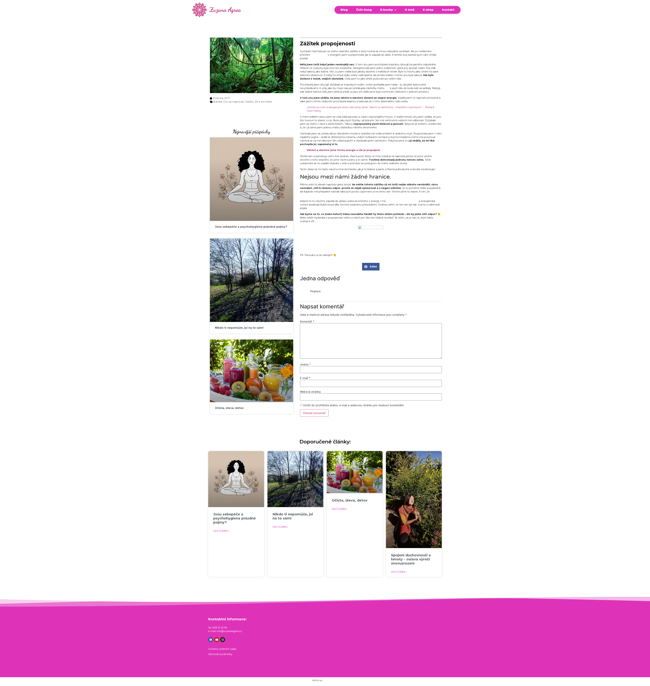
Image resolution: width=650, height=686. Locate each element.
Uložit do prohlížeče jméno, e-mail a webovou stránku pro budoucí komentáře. (353, 405)
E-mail (305, 378)
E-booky (386, 9)
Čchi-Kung (364, 9)
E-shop (428, 9)
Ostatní (249, 101)
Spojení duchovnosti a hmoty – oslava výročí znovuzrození (411, 559)
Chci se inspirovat (233, 101)
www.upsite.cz (330, 680)
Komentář (307, 321)
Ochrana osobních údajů (222, 648)
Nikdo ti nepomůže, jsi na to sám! (239, 327)
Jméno (305, 364)
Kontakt (448, 9)
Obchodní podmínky (220, 654)
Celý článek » (221, 531)
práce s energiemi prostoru (402, 201)
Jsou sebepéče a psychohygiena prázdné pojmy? (251, 226)
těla (387, 88)
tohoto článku (319, 54)
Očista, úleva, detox (229, 408)
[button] (371, 266)
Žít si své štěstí (263, 101)
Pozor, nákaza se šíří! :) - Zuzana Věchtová (334, 294)
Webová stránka (310, 391)
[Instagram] (222, 639)
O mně (409, 9)
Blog (344, 9)
